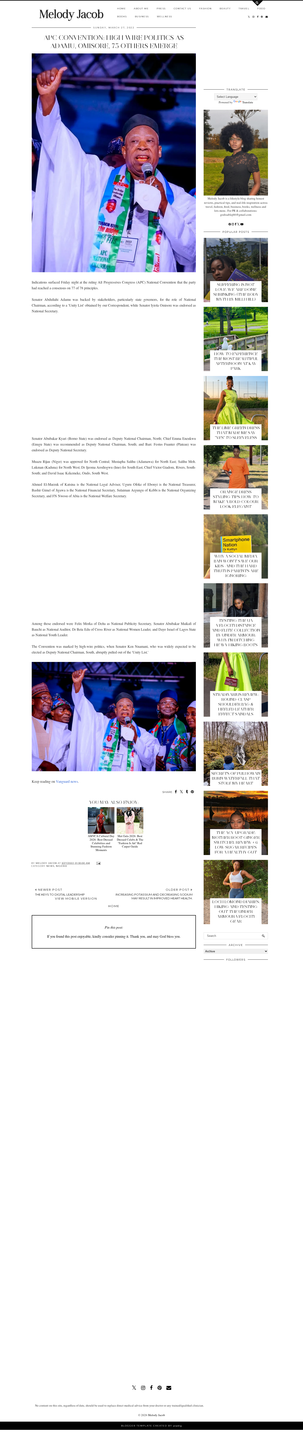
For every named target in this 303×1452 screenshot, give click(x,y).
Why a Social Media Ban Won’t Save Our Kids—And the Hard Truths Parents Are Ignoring (235, 566)
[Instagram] (233, 224)
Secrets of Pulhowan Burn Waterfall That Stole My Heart (235, 778)
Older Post (154, 894)
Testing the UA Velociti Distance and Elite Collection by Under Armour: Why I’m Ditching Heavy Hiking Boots (236, 632)
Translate (247, 102)
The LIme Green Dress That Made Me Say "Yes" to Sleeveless (236, 432)
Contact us (182, 8)
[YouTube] (241, 224)
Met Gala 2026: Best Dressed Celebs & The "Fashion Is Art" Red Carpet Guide (130, 841)
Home (121, 8)
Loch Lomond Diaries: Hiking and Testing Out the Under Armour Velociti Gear (236, 911)
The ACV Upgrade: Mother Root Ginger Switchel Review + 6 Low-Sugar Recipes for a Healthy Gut (236, 842)
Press (161, 8)
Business (142, 16)
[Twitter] (238, 224)
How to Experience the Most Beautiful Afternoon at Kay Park (236, 361)
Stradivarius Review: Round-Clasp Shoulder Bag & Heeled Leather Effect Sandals (236, 704)
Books (122, 16)
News (50, 866)
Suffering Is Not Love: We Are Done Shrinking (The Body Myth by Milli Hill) (235, 292)
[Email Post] (97, 863)
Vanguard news (67, 781)
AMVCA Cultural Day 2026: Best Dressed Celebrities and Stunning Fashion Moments (101, 843)
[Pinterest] (230, 224)
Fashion (205, 8)
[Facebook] (236, 224)
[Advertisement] (114, 374)
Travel (244, 8)
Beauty (225, 8)
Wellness (164, 16)
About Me (141, 8)
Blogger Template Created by (151, 1425)
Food (261, 8)
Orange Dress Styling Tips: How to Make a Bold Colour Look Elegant (236, 499)
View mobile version (76, 898)
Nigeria (61, 866)
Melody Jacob (71, 14)
